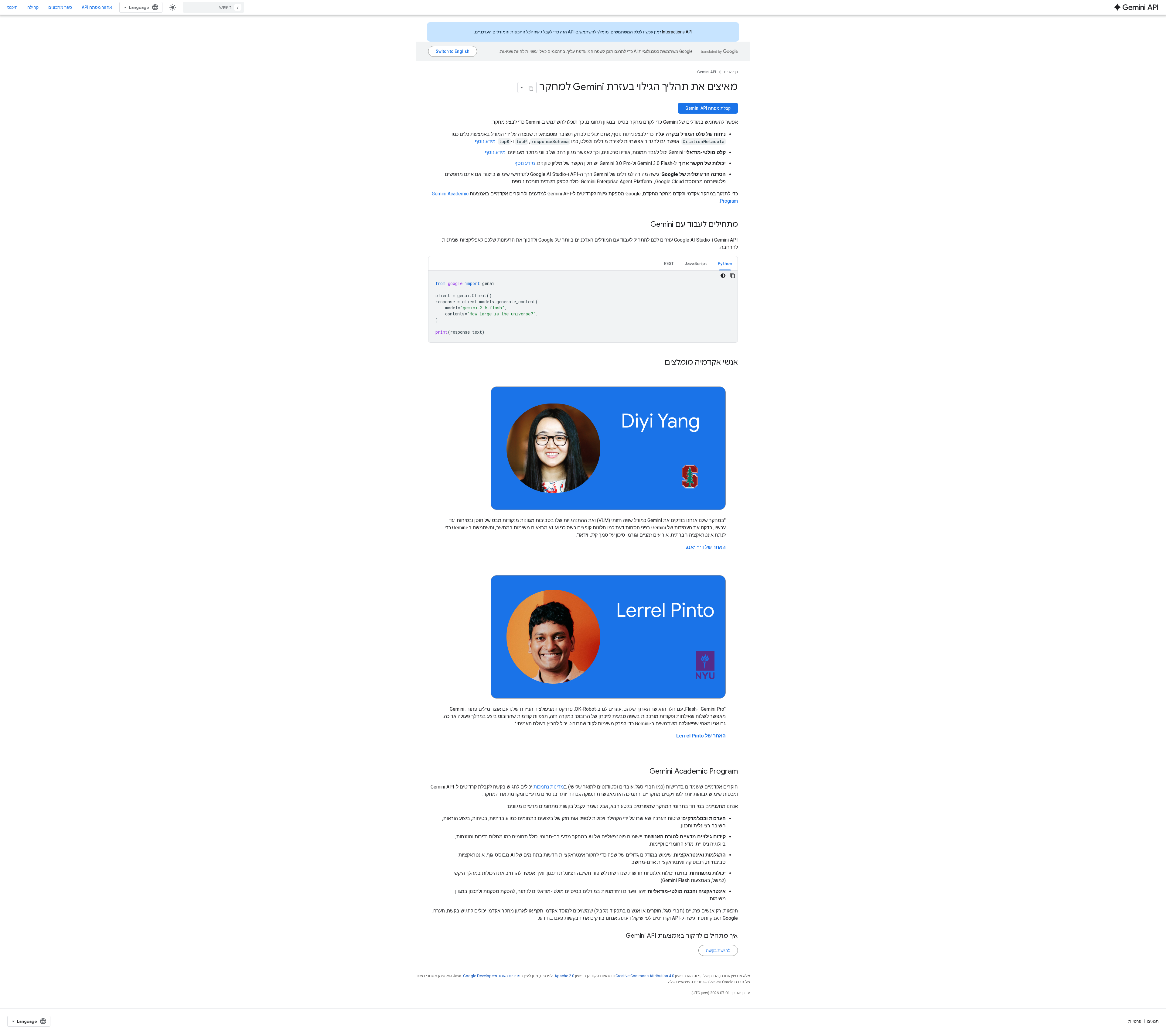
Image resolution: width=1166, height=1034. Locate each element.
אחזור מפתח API (97, 7)
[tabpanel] (583, 306)
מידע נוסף (485, 141)
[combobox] (213, 7)
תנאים (1153, 1021)
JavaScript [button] (696, 263)
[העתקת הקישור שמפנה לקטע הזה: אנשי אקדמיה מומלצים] (659, 362)
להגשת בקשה (718, 950)
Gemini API (706, 72)
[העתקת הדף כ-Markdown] (531, 87)
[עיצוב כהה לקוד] (723, 275)
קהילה (33, 7)
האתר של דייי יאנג (706, 547)
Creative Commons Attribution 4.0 (644, 976)
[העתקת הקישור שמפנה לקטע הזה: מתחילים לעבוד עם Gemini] (644, 224)
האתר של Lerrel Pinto (701, 736)
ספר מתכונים (60, 7)
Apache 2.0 (564, 976)
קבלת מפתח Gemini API (708, 108)
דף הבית (731, 72)
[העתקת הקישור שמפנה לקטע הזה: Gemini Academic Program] (643, 771)
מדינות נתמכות (549, 787)
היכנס (12, 7)
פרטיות (1134, 1021)
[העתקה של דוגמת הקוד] (733, 275)
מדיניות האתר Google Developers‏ (491, 976)
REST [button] (669, 263)
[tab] (725, 263)
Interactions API (677, 31)
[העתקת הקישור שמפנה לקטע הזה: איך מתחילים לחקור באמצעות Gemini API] (620, 936)
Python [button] (725, 263)
